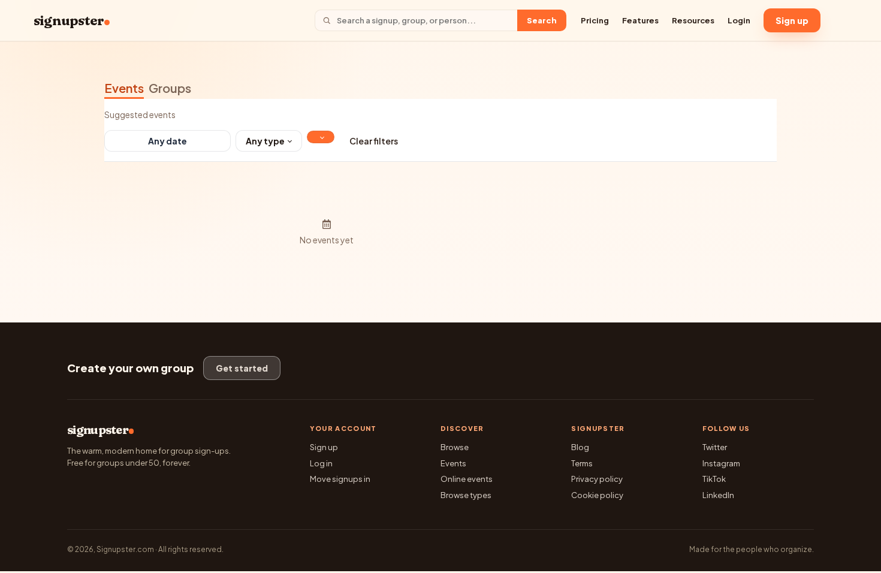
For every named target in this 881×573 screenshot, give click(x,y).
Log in (321, 463)
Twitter (714, 447)
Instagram (721, 463)
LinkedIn (718, 495)
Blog (580, 447)
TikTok (714, 479)
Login (739, 20)
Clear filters (373, 140)
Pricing (595, 20)
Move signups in (340, 479)
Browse (455, 447)
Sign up (792, 20)
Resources (693, 20)
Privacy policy (597, 479)
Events (124, 87)
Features (640, 20)
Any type (265, 140)
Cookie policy (597, 495)
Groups (170, 87)
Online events (467, 479)
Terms (582, 463)
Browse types (466, 495)
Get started (242, 368)
